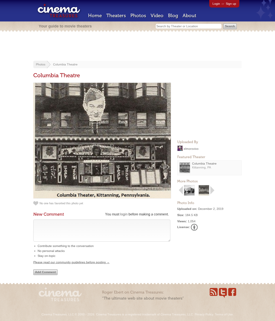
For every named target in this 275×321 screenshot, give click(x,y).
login (124, 214)
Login (216, 3)
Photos (138, 15)
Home (95, 15)
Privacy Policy (204, 314)
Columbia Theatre (65, 64)
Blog (173, 15)
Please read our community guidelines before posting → (71, 262)
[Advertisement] (137, 46)
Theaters (116, 15)
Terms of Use (224, 314)
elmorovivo (191, 148)
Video (157, 15)
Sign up (231, 3)
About (189, 15)
